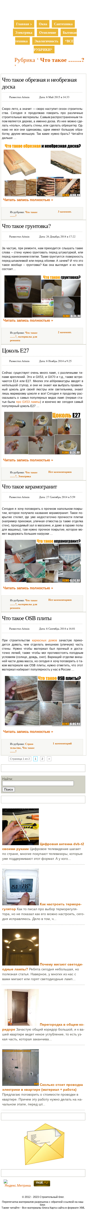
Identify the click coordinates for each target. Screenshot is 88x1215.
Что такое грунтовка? (26, 226)
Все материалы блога (35, 1207)
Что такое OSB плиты (26, 618)
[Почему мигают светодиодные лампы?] (20, 964)
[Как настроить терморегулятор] (20, 904)
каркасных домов (44, 640)
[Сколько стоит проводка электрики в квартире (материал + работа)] (20, 1085)
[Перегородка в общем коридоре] (20, 1024)
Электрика (23, 32)
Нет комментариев (60, 472)
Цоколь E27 (15, 350)
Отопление (47, 32)
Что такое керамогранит (29, 486)
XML (82, 1207)
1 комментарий (62, 743)
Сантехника (63, 23)
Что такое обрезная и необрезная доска (39, 83)
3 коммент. (65, 212)
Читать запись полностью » (28, 200)
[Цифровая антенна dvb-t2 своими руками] (20, 844)
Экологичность (46, 41)
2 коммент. (65, 332)
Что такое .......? (22, 749)
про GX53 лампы (28, 402)
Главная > (24, 23)
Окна (43, 23)
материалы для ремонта (23, 338)
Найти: (7, 779)
